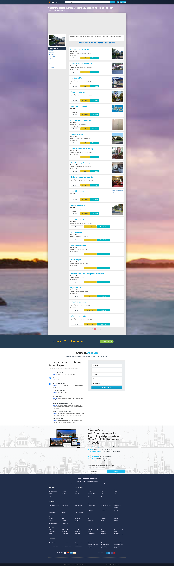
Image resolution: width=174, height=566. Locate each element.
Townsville (77, 521)
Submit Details (106, 387)
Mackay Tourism (52, 542)
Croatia (77, 493)
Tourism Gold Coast (118, 544)
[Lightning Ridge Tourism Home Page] (118, 2)
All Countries (78, 489)
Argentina (116, 496)
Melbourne (77, 518)
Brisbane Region (52, 509)
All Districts (51, 529)
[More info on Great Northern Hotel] (117, 110)
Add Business (123, 2)
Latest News (52, 495)
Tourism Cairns (104, 542)
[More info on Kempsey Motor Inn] (117, 96)
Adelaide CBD (52, 531)
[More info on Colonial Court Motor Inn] (117, 53)
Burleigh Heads (65, 534)
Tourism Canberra (105, 547)
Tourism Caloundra (66, 542)
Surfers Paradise (78, 529)
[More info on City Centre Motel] (117, 82)
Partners (51, 493)
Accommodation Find (53, 546)
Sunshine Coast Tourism (93, 544)
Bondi (115, 531)
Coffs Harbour (65, 523)
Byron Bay (51, 521)
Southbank (103, 529)
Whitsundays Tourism (118, 542)
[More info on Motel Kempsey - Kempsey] (117, 167)
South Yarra (77, 534)
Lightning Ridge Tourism (119, 541)
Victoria (76, 503)
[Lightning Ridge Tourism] (55, 2)
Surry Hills (103, 534)
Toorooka (51, 67)
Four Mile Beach (91, 534)
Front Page (64, 493)
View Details (95, 57)
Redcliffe (64, 521)
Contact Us (64, 489)
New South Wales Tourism (92, 547)
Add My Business (107, 341)
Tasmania (116, 507)
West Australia (65, 505)
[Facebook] (112, 552)
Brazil (102, 493)
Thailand (103, 496)
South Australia (91, 505)
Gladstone (51, 50)
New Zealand (116, 489)
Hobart (115, 521)
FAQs (50, 496)
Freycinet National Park (119, 534)
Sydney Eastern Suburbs (93, 529)
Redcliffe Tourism (78, 541)
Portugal (103, 495)
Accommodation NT (79, 546)
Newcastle (90, 520)
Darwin (76, 520)
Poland (89, 495)
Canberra (64, 520)
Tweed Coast (117, 510)
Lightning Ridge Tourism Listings (113, 564)
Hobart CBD (103, 531)
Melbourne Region (105, 503)
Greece (77, 495)
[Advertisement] (87, 23)
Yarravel (51, 62)
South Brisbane (91, 533)
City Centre (116, 533)
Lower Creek (52, 54)
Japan (76, 496)
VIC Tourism (104, 546)
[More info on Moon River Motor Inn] (117, 191)
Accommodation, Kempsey (59, 10)
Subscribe (64, 495)
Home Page (51, 489)
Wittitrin (51, 60)
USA (82, 560)
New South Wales (65, 503)
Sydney (63, 518)
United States (104, 489)
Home (50, 10)
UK (79, 560)
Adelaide (51, 520)
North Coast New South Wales (54, 506)
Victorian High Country (106, 509)
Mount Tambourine (53, 523)
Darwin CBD (77, 531)
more (99, 328)
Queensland (90, 503)
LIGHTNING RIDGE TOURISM (87, 478)
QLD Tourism (117, 546)
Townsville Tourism (92, 541)
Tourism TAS (51, 541)
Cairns (102, 520)
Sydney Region (117, 503)
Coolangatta (103, 533)
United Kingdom (91, 493)
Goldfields (64, 512)
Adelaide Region (52, 512)
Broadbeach (64, 531)
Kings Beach (77, 533)
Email (76, 57)
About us (64, 491)
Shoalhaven (116, 509)
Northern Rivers (78, 505)
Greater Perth (65, 509)
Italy (76, 491)
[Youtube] (114, 552)
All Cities (51, 518)
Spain (102, 491)
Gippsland (103, 510)
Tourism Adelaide (105, 544)
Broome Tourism (65, 541)
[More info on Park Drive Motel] (117, 138)
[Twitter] (109, 552)
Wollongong (116, 520)
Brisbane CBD (91, 531)
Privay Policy (64, 496)
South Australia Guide (66, 546)
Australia (90, 489)
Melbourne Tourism (105, 541)
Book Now (85, 57)
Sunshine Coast (117, 505)
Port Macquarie (104, 521)
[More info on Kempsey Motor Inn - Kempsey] (117, 152)
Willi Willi (51, 58)
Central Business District (119, 529)
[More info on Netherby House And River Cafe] (117, 181)
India (115, 493)
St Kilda (50, 533)
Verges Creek (52, 56)
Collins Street (65, 533)
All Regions (51, 503)
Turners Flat (52, 65)
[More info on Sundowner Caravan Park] (117, 209)
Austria (115, 495)
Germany (116, 491)
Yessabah (51, 63)
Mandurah (90, 521)
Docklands (51, 534)
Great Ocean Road (79, 512)
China (95, 560)
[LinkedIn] (107, 552)
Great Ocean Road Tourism (79, 543)
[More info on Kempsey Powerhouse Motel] (117, 68)
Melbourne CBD (65, 529)
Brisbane (116, 518)
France (89, 491)
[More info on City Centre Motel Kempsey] (117, 124)
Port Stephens (78, 509)
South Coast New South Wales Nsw (106, 506)
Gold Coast (103, 518)
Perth (89, 518)
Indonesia (90, 496)
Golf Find (116, 547)
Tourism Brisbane (91, 542)
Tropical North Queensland (91, 509)
